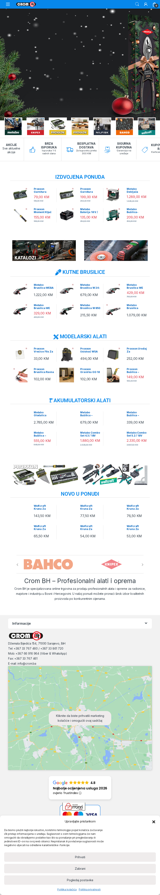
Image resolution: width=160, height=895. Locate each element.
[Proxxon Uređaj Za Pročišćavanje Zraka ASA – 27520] (115, 354)
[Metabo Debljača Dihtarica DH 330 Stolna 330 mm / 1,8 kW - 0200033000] (115, 195)
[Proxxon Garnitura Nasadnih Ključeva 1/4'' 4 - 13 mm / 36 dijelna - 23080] (22, 195)
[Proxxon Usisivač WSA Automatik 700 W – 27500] (68, 354)
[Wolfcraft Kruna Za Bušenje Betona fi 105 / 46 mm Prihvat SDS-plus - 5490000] (22, 511)
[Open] (8, 4)
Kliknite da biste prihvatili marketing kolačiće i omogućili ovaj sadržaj (80, 718)
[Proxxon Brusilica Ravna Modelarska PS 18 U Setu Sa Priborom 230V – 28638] (22, 375)
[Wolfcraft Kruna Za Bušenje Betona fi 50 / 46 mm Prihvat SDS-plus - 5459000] (22, 532)
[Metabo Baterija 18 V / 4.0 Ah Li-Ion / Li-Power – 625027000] (68, 215)
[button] (154, 821)
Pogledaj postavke (80, 880)
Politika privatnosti (90, 889)
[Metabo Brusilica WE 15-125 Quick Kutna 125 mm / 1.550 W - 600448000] (22, 311)
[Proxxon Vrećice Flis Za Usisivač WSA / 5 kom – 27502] (22, 354)
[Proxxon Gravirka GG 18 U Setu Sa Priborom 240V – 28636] (68, 375)
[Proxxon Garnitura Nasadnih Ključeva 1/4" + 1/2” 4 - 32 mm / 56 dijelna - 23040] (68, 195)
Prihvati (80, 857)
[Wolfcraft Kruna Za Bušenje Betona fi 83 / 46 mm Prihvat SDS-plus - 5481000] (68, 511)
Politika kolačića (67, 889)
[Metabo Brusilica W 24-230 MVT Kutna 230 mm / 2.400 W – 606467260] (68, 290)
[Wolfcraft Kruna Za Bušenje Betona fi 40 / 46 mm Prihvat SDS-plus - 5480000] (68, 532)
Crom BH (20, 588)
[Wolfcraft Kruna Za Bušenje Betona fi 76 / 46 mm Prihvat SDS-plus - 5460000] (115, 511)
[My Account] (146, 4)
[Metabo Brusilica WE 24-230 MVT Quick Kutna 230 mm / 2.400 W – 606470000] (115, 290)
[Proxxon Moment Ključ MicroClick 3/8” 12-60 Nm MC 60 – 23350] (22, 215)
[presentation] (17, 564)
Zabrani (80, 869)
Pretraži (137, 4)
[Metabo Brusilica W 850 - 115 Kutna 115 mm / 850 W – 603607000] (68, 311)
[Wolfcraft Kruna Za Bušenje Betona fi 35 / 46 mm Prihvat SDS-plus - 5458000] (115, 532)
